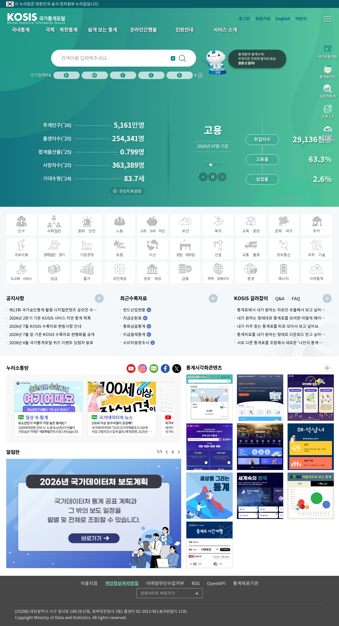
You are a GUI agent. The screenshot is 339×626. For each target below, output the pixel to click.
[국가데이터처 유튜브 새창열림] (131, 368)
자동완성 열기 (173, 58)
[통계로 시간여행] (209, 545)
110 (181, 611)
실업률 (262, 170)
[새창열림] (93, 513)
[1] (206, 165)
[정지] (212, 176)
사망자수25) (57, 165)
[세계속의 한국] (260, 496)
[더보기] (99, 298)
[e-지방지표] (209, 446)
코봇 (214, 62)
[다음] (222, 176)
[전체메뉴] (328, 19)
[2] (210, 165)
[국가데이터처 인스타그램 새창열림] (142, 368)
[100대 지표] (209, 398)
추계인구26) (57, 125)
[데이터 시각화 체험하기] (260, 398)
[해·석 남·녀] (311, 446)
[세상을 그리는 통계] (209, 496)
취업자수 (262, 131)
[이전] (203, 176)
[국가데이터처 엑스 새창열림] (176, 368)
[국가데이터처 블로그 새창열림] (153, 368)
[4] (220, 165)
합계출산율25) (54, 152)
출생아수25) (57, 138)
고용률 (262, 151)
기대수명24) (57, 178)
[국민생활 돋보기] (311, 398)
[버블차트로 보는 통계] (311, 496)
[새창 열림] (48, 409)
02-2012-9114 (148, 611)
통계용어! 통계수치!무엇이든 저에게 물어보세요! (257, 58)
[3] (215, 165)
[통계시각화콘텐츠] (327, 368)
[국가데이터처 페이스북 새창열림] (165, 368)
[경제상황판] (260, 446)
